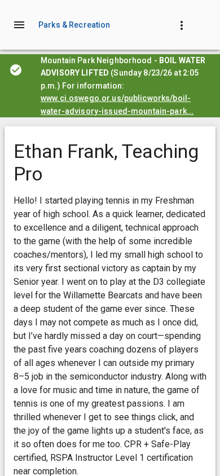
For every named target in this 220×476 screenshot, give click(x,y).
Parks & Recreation (74, 24)
